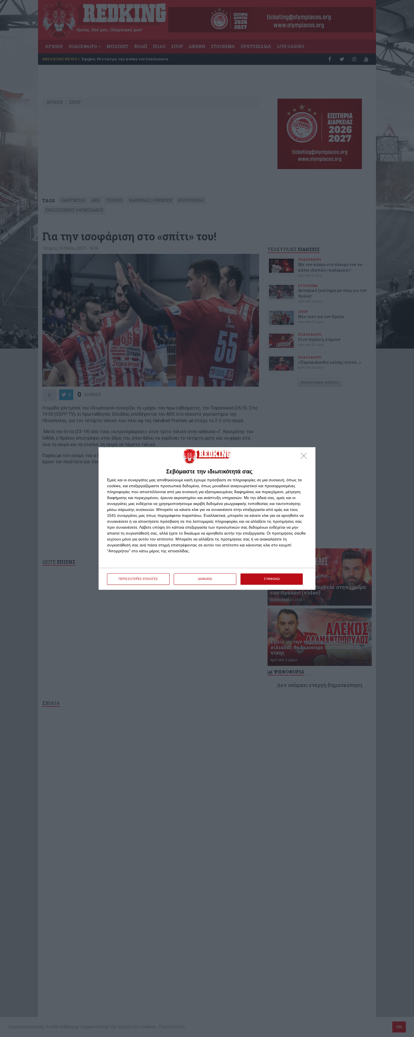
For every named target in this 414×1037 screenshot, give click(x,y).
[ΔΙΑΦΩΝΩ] (305, 457)
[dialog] (207, 518)
